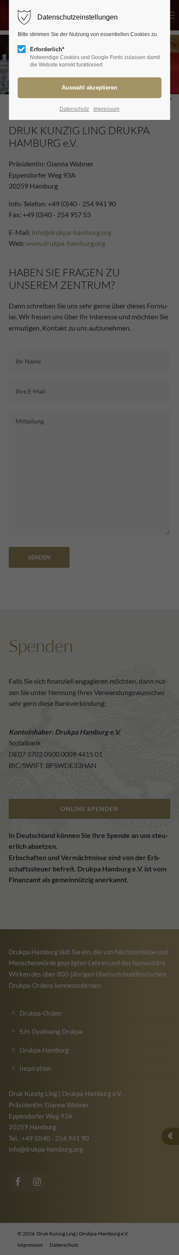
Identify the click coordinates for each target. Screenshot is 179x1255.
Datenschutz (74, 109)
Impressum (106, 109)
